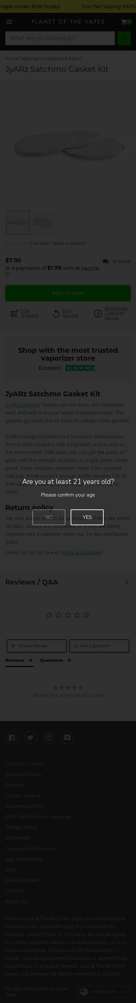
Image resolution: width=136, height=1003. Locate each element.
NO (49, 517)
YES (87, 517)
